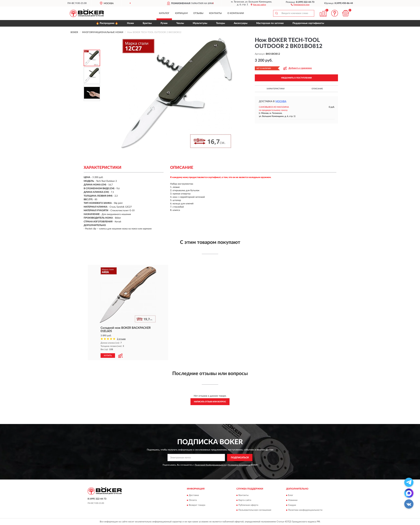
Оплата (193, 500)
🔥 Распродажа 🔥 (107, 23)
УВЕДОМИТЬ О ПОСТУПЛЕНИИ (296, 78)
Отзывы (198, 13)
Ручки (164, 23)
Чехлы (180, 23)
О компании (235, 13)
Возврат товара (197, 505)
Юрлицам (181, 13)
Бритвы (147, 23)
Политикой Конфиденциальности (210, 465)
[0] (345, 13)
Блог (290, 495)
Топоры (220, 23)
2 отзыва (121, 339)
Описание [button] (317, 89)
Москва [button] (280, 101)
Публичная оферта (248, 505)
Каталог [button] (164, 13)
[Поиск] (276, 13)
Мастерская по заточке (270, 23)
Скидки (292, 505)
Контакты (215, 13)
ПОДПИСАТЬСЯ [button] (240, 458)
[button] (300, 4)
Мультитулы (200, 23)
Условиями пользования (239, 465)
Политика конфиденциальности (305, 510)
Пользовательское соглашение (254, 510)
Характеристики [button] (275, 89)
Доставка (194, 495)
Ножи (130, 23)
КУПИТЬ (108, 356)
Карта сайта (244, 500)
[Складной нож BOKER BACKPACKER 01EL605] (128, 294)
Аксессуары (240, 23)
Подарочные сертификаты (308, 23)
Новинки (292, 500)
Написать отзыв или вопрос (210, 402)
